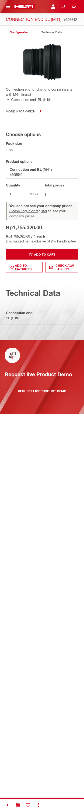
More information (20, 111)
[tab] (18, 32)
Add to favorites (23, 267)
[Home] (24, 6)
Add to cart (44, 254)
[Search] (74, 6)
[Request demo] (18, 805)
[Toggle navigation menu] (8, 6)
